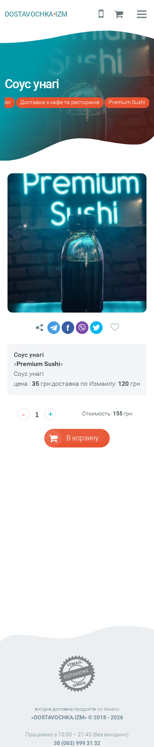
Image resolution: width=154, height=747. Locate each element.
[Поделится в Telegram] (53, 327)
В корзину (82, 438)
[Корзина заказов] (118, 14)
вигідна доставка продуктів (65, 709)
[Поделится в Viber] (82, 327)
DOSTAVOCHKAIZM (36, 14)
